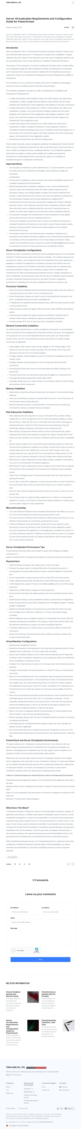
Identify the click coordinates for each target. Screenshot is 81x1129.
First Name (14, 907)
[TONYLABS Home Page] (16, 1068)
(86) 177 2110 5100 (14, 1075)
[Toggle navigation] (73, 3)
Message (14, 928)
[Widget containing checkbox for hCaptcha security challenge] (25, 950)
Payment (64, 1087)
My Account (65, 1090)
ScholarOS (27, 1089)
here (60, 199)
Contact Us (45, 1090)
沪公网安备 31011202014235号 (19, 1125)
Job (7, 1090)
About (8, 1087)
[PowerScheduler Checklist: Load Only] (68, 1025)
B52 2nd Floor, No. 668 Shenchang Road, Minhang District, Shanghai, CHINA (33, 1072)
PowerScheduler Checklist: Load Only (49, 1022)
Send (40, 960)
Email (13, 918)
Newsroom (9, 1093)
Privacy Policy (10, 1108)
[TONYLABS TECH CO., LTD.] (14, 2)
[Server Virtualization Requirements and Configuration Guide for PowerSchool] (33, 1025)
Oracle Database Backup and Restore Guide (13, 994)
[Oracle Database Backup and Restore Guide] (33, 997)
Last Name (45, 907)
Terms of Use (23, 1108)
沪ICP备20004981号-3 (46, 1122)
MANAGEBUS (28, 1092)
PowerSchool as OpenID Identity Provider (49, 994)
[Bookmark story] (68, 864)
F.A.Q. (44, 1087)
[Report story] (73, 864)
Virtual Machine (12, 857)
